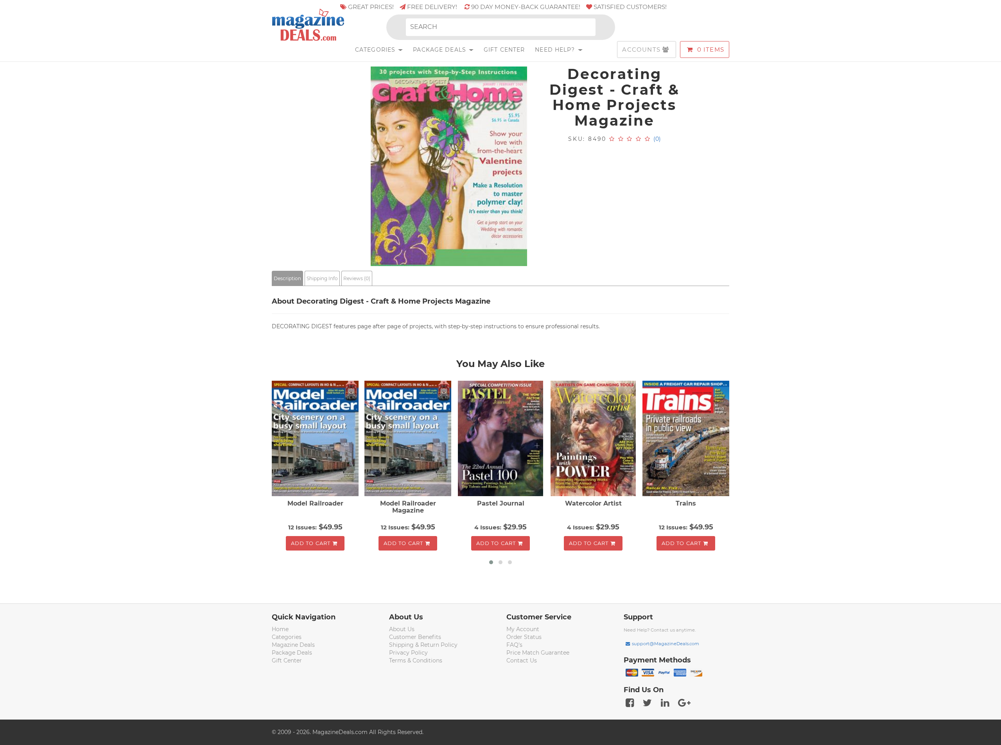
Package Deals (440, 49)
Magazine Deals (293, 644)
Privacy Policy (408, 652)
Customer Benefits (415, 637)
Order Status (524, 637)
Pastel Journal (500, 503)
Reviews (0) (356, 278)
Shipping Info (322, 278)
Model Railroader (315, 503)
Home (280, 629)
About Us (401, 629)
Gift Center (504, 49)
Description (287, 278)
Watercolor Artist (593, 503)
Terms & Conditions (415, 660)
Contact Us (521, 660)
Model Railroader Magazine (408, 507)
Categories (376, 49)
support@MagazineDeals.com (665, 643)
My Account (522, 629)
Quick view (316, 439)
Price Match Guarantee (537, 652)
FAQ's (514, 644)
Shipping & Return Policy (423, 644)
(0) (657, 138)
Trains (686, 503)
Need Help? (556, 49)
